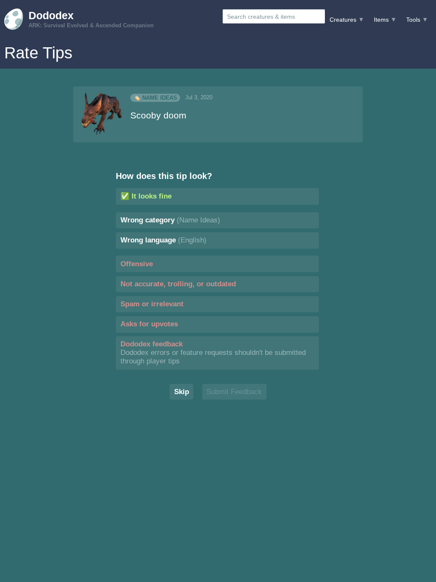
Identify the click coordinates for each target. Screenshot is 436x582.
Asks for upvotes (149, 324)
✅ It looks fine (146, 196)
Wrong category (170, 220)
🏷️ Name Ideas (155, 98)
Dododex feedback (213, 352)
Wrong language (163, 240)
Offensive (136, 264)
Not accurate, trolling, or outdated (178, 284)
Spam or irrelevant (152, 304)
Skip (181, 392)
